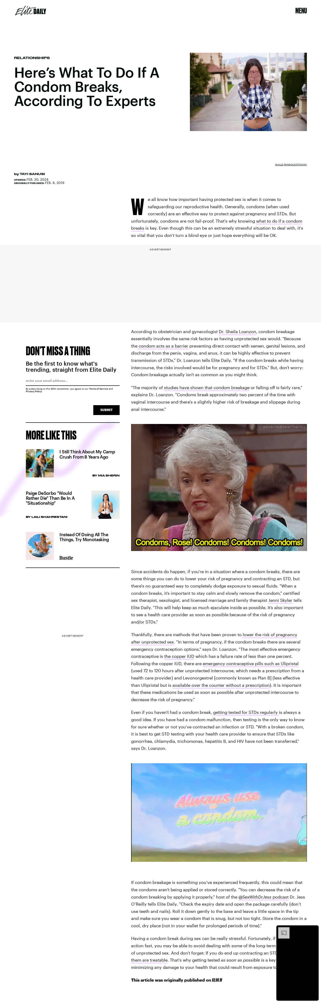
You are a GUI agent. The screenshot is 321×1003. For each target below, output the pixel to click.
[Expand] (281, 929)
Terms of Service (98, 388)
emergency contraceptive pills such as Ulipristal (251, 663)
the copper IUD (179, 656)
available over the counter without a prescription (221, 685)
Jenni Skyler (280, 600)
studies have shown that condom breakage (207, 387)
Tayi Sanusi (32, 174)
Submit (106, 410)
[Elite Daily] (30, 11)
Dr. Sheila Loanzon (237, 331)
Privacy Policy (34, 391)
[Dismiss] (313, 929)
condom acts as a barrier (162, 345)
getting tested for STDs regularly (246, 712)
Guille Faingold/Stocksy (291, 164)
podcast (264, 896)
